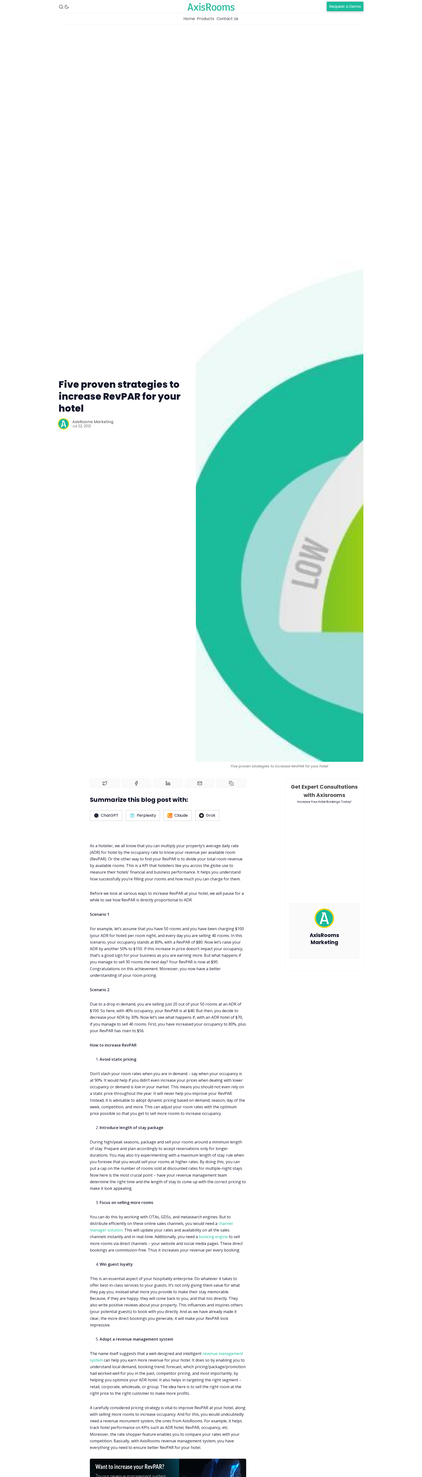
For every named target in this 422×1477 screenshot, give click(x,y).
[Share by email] (200, 783)
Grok (210, 815)
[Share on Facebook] (136, 783)
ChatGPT (109, 815)
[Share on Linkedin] (168, 783)
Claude (181, 815)
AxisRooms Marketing (92, 422)
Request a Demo (345, 6)
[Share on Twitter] (105, 783)
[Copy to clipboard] (231, 783)
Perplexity (146, 815)
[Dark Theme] (66, 6)
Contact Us (227, 18)
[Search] (61, 6)
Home (189, 18)
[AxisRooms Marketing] (63, 424)
